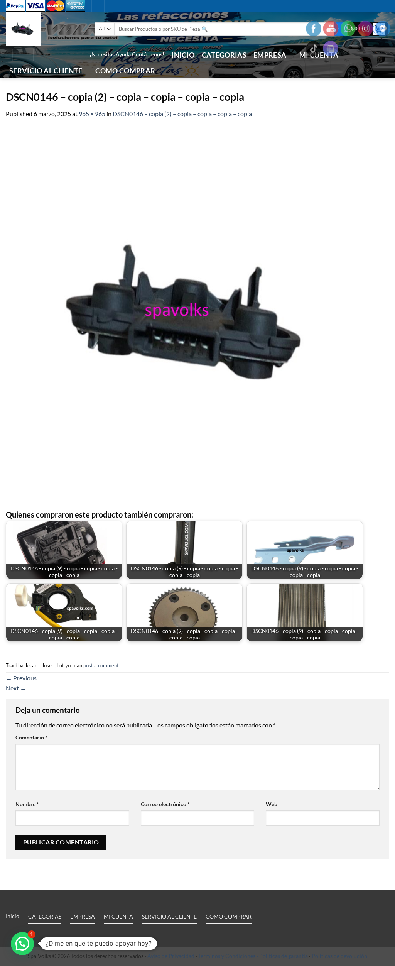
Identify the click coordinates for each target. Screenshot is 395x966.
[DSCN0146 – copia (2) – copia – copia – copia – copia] (192, 313)
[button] (23, 54)
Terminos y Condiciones (226, 955)
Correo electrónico (165, 804)
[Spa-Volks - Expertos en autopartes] (44, 29)
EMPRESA (269, 55)
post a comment (101, 665)
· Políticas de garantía (282, 955)
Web (271, 804)
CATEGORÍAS (224, 55)
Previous (21, 678)
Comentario (31, 737)
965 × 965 (92, 113)
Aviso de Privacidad (170, 955)
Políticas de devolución (339, 955)
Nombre (27, 804)
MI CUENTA (118, 916)
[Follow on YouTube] (71, 54)
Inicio (182, 55)
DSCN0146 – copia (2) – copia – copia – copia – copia (182, 113)
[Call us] (61, 54)
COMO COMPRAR (125, 71)
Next (16, 688)
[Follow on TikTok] (51, 54)
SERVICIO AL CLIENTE (46, 71)
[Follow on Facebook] (41, 54)
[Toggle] (76, 934)
